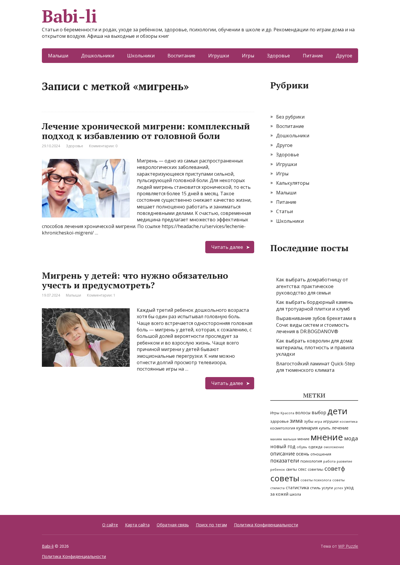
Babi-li (69, 16)
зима (296, 420)
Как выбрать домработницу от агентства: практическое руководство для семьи (312, 286)
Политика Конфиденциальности (266, 525)
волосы (302, 412)
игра (318, 421)
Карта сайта (137, 525)
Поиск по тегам (211, 525)
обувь (302, 447)
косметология (282, 428)
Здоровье (278, 55)
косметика (349, 421)
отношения (320, 454)
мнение (327, 437)
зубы (308, 421)
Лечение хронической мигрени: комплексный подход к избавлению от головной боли (146, 131)
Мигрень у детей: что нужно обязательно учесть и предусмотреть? (135, 280)
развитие (344, 461)
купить (325, 428)
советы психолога (315, 480)
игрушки (331, 421)
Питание (313, 55)
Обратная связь (173, 525)
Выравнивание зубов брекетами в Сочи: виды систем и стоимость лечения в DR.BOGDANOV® (316, 325)
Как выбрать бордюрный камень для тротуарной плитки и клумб (314, 305)
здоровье (279, 421)
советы (284, 478)
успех (338, 488)
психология (311, 461)
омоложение (334, 447)
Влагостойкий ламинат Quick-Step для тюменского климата (315, 366)
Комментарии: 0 (103, 145)
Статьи (284, 211)
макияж (276, 439)
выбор (319, 412)
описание (282, 453)
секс (302, 469)
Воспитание (181, 55)
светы (291, 469)
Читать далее (227, 247)
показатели (284, 460)
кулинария (307, 428)
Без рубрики (290, 117)
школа (295, 494)
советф (334, 468)
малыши (289, 439)
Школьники (141, 55)
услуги (327, 487)
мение (304, 438)
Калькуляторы (292, 183)
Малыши (58, 55)
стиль (315, 487)
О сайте (110, 525)
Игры (248, 55)
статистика (297, 487)
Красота (287, 413)
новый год (282, 446)
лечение (340, 428)
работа (329, 461)
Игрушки (218, 55)
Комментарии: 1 (101, 295)
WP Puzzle (348, 546)
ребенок (277, 469)
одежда (315, 446)
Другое (344, 55)
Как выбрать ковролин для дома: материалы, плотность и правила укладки (315, 347)
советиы (315, 469)
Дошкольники (97, 55)
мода (351, 438)
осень (302, 454)
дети (337, 411)
